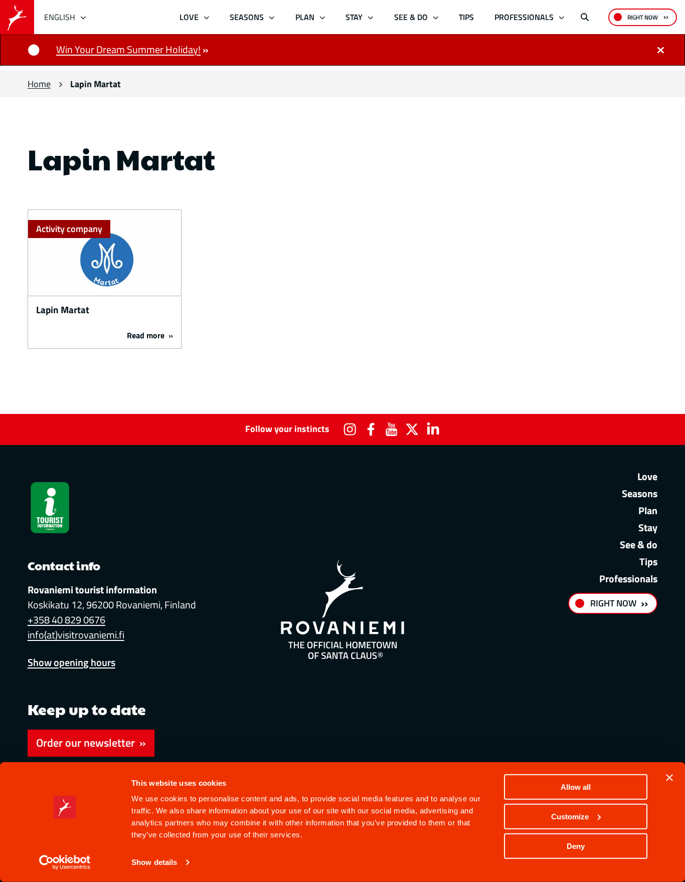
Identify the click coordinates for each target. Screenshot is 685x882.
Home (39, 84)
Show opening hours (71, 662)
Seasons (247, 17)
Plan (304, 17)
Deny (576, 845)
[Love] (206, 17)
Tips (466, 17)
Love (189, 17)
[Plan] (322, 17)
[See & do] (435, 17)
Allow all (576, 787)
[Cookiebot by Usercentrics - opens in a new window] (65, 862)
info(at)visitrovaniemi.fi (76, 634)
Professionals (524, 17)
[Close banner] (669, 777)
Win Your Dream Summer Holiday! (128, 49)
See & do (411, 17)
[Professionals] (562, 17)
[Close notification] (660, 50)
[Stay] (371, 17)
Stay (354, 17)
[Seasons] (272, 17)
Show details (154, 862)
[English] (83, 17)
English (59, 17)
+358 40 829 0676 (66, 619)
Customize (570, 816)
